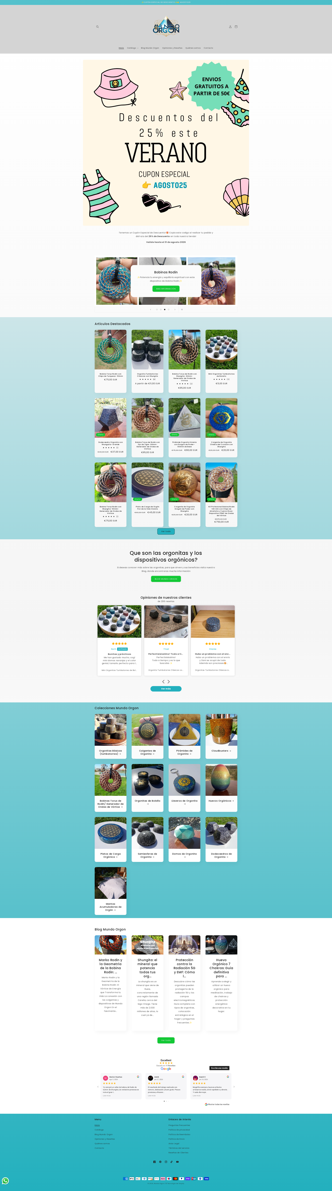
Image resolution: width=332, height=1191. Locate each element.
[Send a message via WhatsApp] (5, 1181)
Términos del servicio (179, 1148)
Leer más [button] (106, 1096)
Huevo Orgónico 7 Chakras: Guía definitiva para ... (221, 968)
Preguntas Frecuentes (179, 1125)
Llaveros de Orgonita (185, 800)
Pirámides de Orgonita (184, 752)
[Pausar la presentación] (181, 309)
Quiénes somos (102, 1143)
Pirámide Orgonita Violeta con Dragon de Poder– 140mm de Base (184, 444)
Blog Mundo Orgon (104, 1134)
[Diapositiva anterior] (150, 309)
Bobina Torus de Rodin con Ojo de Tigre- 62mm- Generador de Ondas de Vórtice (147, 445)
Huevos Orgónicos (220, 800)
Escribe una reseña (219, 1068)
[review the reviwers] (138, 1077)
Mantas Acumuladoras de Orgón (111, 906)
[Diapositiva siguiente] (175, 309)
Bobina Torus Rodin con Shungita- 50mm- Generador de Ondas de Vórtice (110, 510)
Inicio (97, 1125)
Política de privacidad (179, 1130)
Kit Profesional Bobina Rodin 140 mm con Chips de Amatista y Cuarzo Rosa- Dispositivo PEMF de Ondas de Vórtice (221, 511)
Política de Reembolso (179, 1134)
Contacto (99, 1148)
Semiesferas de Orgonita (147, 855)
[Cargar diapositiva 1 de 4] (157, 309)
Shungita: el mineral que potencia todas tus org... (147, 968)
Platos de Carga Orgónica (111, 855)
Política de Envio (177, 1139)
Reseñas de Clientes (178, 1152)
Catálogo (99, 1130)
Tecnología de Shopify (176, 1184)
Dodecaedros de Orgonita (221, 855)
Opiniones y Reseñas (105, 1139)
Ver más (166, 688)
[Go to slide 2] (166, 1101)
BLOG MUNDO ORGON (166, 579)
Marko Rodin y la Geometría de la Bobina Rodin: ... (110, 966)
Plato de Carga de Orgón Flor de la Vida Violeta (147, 508)
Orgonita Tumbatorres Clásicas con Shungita (147, 375)
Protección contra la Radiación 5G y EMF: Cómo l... (184, 968)
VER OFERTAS (166, 288)
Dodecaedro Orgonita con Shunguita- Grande (110, 443)
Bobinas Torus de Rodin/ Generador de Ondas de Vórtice (111, 803)
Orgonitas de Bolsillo (147, 800)
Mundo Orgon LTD (160, 1184)
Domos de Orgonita (184, 853)
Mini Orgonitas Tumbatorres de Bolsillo (221, 375)
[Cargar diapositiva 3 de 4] (165, 309)
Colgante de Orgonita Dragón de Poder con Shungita (184, 509)
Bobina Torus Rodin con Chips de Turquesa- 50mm (110, 375)
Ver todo (166, 531)
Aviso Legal (174, 1143)
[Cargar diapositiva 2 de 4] (161, 309)
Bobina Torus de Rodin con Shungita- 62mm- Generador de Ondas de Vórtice (184, 377)
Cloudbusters (220, 750)
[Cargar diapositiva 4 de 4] (169, 309)
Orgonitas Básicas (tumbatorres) (110, 752)
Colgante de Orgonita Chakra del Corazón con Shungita (221, 444)
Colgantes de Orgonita (147, 752)
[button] (97, 27)
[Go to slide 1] (164, 1101)
